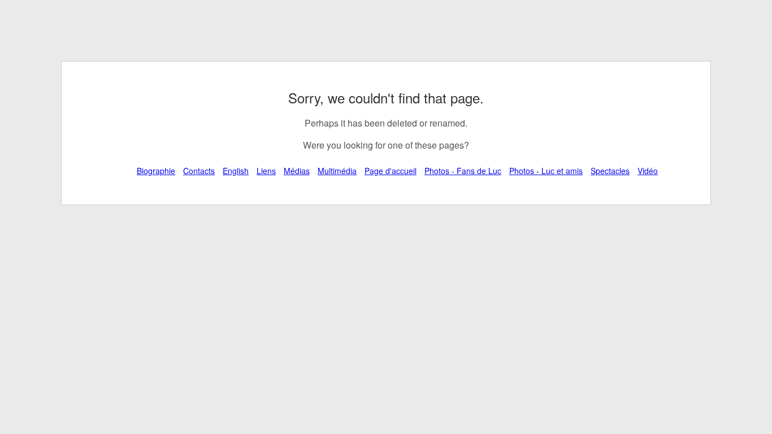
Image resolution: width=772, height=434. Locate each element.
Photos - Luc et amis (546, 170)
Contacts (199, 170)
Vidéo (647, 170)
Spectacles (610, 170)
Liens (266, 170)
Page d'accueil (391, 170)
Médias (297, 170)
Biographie (156, 170)
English (236, 170)
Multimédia (337, 170)
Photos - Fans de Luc (462, 170)
